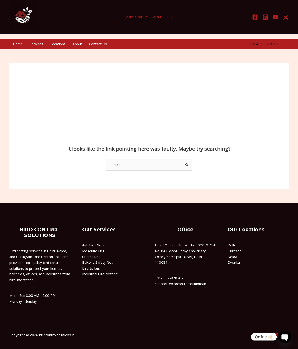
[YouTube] (275, 17)
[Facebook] (255, 17)
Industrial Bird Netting (100, 274)
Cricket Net (91, 256)
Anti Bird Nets (93, 245)
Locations (58, 43)
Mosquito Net (93, 251)
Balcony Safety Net (97, 262)
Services (36, 43)
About (77, 43)
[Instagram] (265, 17)
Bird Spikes (91, 268)
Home (18, 43)
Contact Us (98, 43)
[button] (264, 44)
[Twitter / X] (286, 17)
